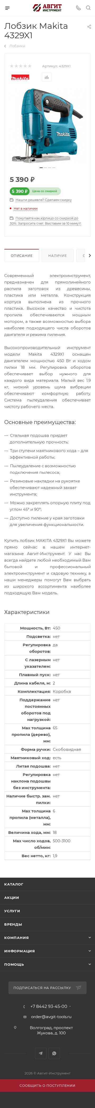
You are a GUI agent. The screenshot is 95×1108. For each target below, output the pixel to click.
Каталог (13, 884)
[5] (29, 66)
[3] (20, 66)
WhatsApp (54, 1053)
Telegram (40, 1053)
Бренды (13, 924)
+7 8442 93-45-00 (48, 1006)
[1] (11, 66)
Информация (19, 951)
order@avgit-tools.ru (51, 1016)
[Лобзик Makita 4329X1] (47, 125)
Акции (11, 897)
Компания (16, 938)
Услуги (12, 911)
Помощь (14, 964)
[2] (16, 66)
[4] (25, 66)
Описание (21, 256)
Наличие (57, 256)
